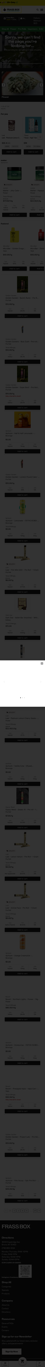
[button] (42, 663)
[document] (22, 683)
